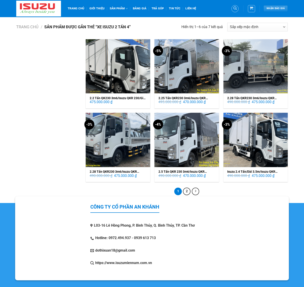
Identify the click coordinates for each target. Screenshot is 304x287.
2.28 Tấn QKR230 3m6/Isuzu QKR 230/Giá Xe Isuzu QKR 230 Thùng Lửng (117, 172)
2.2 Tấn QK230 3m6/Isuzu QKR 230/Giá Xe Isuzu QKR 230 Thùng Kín (117, 98)
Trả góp (158, 8)
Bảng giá (140, 8)
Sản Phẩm (117, 8)
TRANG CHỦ (76, 8)
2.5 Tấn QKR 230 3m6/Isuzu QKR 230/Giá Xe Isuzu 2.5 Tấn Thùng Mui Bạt (186, 172)
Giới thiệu (97, 8)
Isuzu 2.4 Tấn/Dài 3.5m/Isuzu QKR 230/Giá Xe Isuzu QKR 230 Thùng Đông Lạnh (254, 172)
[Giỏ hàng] (251, 8)
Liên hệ (190, 8)
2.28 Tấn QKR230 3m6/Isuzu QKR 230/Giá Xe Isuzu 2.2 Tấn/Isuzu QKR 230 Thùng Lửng (252, 98)
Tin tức (174, 8)
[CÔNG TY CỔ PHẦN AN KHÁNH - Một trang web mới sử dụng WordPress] (38, 8)
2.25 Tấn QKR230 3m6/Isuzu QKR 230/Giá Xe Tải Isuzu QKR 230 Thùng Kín (184, 98)
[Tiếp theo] (195, 191)
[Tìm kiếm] (235, 8)
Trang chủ (27, 27)
